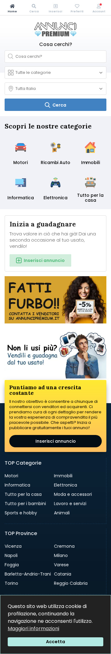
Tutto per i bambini (25, 503)
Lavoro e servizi (70, 503)
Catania (62, 574)
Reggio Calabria (71, 583)
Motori (11, 476)
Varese (61, 565)
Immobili (63, 476)
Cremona (64, 546)
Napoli (11, 555)
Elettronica (65, 485)
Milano (61, 555)
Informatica (17, 485)
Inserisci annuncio (55, 441)
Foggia (12, 565)
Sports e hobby (21, 513)
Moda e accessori (73, 494)
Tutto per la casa (23, 494)
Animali (62, 513)
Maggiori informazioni (33, 628)
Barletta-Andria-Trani (28, 574)
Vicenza (13, 546)
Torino (11, 583)
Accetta (55, 642)
